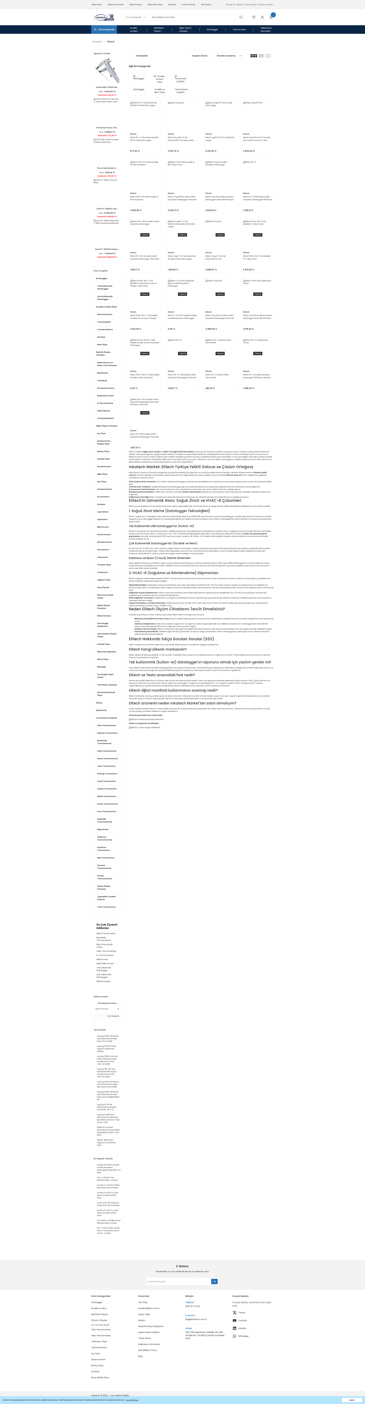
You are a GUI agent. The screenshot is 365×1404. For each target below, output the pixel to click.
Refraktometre (104, 542)
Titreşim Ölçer (104, 565)
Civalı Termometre (106, 781)
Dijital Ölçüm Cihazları (103, 606)
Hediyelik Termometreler (104, 820)
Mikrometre (103, 527)
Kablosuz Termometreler (104, 838)
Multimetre (102, 373)
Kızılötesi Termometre (103, 848)
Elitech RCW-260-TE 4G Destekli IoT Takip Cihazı (256, 257)
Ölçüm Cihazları (99, 1320)
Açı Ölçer (101, 433)
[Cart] (271, 17)
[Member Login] (262, 17)
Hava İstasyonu (104, 314)
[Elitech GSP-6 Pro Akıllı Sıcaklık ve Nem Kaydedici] (145, 175)
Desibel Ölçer (103, 459)
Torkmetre (102, 572)
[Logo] (104, 17)
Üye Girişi (142, 1302)
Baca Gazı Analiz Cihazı (105, 596)
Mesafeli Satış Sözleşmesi (150, 1326)
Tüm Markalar (113, 1016)
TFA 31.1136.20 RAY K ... (107, 168)
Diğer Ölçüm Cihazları (106, 426)
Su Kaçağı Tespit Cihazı (105, 675)
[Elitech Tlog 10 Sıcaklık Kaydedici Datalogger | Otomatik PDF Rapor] (220, 175)
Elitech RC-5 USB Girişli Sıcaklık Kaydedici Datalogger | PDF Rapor (257, 198)
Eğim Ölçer (102, 474)
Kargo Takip (144, 1314)
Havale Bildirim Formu (149, 1308)
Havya (99, 703)
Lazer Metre (103, 512)
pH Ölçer (101, 337)
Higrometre (103, 829)
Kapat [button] (352, 1400)
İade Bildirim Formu (147, 1350)
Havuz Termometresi (107, 758)
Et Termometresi (105, 955)
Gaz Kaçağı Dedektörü (102, 624)
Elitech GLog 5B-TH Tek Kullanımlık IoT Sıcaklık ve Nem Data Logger (181, 139)
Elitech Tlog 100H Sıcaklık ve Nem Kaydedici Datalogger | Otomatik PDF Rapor (219, 317)
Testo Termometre (106, 907)
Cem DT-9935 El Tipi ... (107, 208)
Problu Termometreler (104, 877)
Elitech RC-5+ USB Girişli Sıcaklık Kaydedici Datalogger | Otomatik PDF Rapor (182, 376)
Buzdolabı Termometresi (104, 742)
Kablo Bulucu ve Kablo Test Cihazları (107, 364)
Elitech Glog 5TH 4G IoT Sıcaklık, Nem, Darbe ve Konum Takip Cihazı (256, 139)
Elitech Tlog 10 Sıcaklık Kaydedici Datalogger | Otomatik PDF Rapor (219, 198)
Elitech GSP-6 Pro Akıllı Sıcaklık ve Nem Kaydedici (144, 198)
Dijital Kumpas (103, 981)
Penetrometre (104, 534)
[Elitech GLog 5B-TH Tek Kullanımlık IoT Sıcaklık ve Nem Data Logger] (182, 116)
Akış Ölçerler (103, 587)
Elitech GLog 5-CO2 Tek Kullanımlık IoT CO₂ (215, 257)
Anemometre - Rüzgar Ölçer (104, 442)
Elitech (111, 41)
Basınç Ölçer (103, 451)
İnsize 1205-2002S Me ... (107, 87)
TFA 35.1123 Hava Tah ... (107, 127)
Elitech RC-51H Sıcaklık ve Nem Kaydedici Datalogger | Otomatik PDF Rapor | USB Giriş (144, 435)
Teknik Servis (144, 1338)
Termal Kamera (105, 329)
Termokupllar (104, 322)
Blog (140, 1356)
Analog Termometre (107, 773)
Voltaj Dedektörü (105, 418)
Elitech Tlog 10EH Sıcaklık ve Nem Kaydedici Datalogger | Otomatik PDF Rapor (182, 198)
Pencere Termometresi (104, 866)
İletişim (141, 1320)
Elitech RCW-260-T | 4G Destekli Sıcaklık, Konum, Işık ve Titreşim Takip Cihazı (143, 317)
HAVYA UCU (101, 710)
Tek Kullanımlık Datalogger (104, 287)
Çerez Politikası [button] (132, 1400)
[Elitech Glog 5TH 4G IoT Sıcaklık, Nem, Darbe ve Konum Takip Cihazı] (257, 116)
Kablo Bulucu (103, 411)
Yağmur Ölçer (104, 580)
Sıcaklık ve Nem (99, 1308)
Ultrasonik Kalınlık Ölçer (106, 693)
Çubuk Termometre (107, 789)
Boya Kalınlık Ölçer (100, 1377)
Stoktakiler (142, 55)
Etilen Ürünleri (104, 616)
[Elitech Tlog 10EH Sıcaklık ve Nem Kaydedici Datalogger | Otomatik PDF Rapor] (182, 175)
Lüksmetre (102, 519)
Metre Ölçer (103, 659)
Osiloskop (102, 380)
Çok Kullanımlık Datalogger (105, 297)
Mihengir (101, 667)
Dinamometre (104, 466)
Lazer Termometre (106, 766)
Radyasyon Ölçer (105, 395)
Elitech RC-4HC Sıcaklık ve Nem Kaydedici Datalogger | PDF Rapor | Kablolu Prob (144, 257)
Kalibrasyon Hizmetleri (149, 1344)
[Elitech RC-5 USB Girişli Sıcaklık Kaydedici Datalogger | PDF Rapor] (257, 175)
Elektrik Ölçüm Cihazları (103, 353)
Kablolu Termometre (107, 733)
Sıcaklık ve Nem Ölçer (106, 307)
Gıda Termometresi (106, 751)
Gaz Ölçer (102, 481)
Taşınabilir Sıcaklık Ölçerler (106, 898)
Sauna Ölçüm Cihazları (103, 887)
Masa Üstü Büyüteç (106, 652)
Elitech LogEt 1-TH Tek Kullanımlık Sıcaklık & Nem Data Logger (182, 257)
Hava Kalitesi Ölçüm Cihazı (107, 635)
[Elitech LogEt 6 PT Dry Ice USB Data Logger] (220, 116)
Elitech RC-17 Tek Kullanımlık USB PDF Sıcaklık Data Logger (144, 138)
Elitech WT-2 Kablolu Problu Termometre (217, 376)
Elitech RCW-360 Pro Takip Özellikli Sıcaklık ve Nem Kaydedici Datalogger (144, 376)
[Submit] (214, 1281)
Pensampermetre (105, 388)
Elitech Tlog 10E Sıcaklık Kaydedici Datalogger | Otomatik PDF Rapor (257, 316)
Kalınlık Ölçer (103, 644)
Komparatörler (104, 489)
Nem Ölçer (102, 344)
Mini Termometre (105, 858)
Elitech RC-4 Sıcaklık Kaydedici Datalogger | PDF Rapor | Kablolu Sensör (257, 376)
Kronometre (103, 497)
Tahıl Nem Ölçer (99, 1341)
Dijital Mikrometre (105, 963)
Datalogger (101, 278)
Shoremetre (103, 549)
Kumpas (101, 504)
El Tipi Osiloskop (105, 403)
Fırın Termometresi (106, 811)
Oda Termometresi (106, 725)
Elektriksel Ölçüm (99, 1314)
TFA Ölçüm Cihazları (107, 685)
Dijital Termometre (106, 796)
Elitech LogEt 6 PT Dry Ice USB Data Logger (220, 138)
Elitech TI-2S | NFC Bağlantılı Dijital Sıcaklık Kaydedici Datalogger (182, 316)
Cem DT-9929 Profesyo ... (107, 249)
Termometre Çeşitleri (106, 718)
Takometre (102, 557)
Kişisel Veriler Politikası (149, 1332)
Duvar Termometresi (107, 804)
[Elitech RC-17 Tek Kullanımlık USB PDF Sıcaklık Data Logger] (145, 116)
